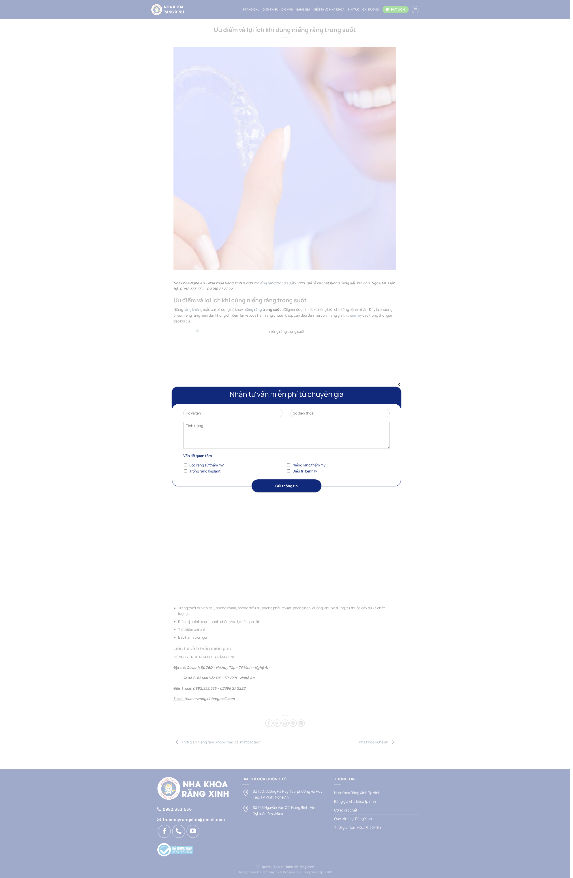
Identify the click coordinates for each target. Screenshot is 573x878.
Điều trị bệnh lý (305, 471)
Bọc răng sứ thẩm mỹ (206, 465)
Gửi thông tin (286, 485)
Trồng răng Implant (204, 471)
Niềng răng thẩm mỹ (309, 465)
